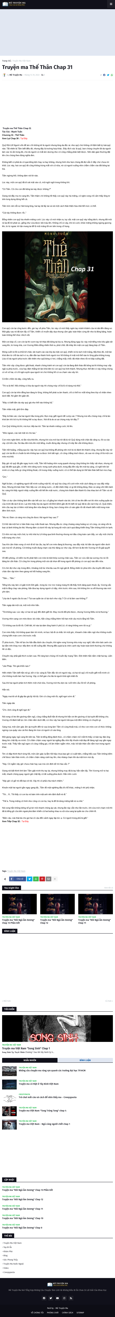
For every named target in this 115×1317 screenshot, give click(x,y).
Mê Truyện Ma (62, 1308)
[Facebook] (104, 75)
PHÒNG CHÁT (53, 1313)
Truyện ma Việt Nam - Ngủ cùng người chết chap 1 (44, 1124)
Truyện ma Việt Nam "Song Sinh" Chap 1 (26, 1048)
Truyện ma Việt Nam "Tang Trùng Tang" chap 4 (42, 1110)
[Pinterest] (42, 879)
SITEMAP (80, 1313)
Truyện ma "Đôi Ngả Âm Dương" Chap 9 (22, 1227)
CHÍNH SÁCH (67, 1313)
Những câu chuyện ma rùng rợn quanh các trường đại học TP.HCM (52, 1070)
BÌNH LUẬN (85, 1060)
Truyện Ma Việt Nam (21, 61)
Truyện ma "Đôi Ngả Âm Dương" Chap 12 (56, 921)
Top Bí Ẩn (8, 1247)
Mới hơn (7, 1001)
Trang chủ (6, 61)
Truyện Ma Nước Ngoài (14, 1264)
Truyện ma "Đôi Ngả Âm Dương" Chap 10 (22, 1218)
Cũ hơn (108, 1001)
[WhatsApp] (112, 75)
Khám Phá (8, 1251)
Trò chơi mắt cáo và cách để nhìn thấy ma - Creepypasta (48, 1097)
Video (6, 1268)
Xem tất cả (108, 888)
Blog (5, 1255)
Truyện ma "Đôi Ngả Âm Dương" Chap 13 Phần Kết (18, 921)
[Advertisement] (57, 32)
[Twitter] (108, 75)
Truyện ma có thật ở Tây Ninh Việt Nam (39, 1084)
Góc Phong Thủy (11, 1260)
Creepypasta (9, 1272)
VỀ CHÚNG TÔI (37, 1313)
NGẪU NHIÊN (30, 1060)
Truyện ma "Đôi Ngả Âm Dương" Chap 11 (94, 921)
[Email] (48, 879)
